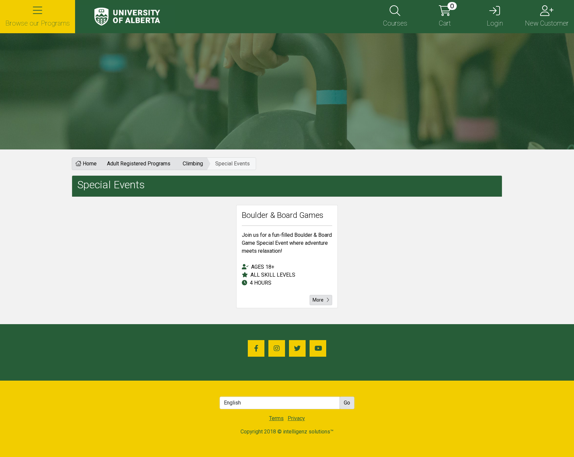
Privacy (296, 418)
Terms (276, 418)
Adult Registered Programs (138, 163)
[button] (37, 16)
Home (89, 163)
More (318, 300)
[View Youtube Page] (318, 348)
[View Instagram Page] (276, 348)
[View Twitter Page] (297, 348)
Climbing (193, 163)
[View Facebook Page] (256, 348)
